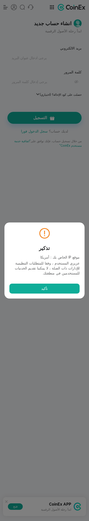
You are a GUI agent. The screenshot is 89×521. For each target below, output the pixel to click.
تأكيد (44, 289)
